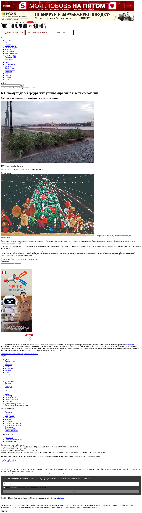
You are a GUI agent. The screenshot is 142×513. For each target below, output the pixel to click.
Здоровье (8, 66)
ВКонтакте (5, 263)
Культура (8, 77)
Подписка (8, 412)
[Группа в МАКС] (4, 83)
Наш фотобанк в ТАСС (13, 423)
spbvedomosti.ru (130, 345)
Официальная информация (14, 403)
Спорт (7, 79)
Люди (7, 73)
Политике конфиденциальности (85, 507)
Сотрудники (9, 416)
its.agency (61, 498)
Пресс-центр (9, 75)
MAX (19, 263)
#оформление (5, 259)
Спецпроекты (10, 64)
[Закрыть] (1, 469)
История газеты (10, 418)
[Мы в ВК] (2, 83)
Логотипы (8, 421)
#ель (18, 259)
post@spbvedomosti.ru (8, 460)
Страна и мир (10, 70)
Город (7, 62)
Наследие (8, 40)
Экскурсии (9, 59)
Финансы (8, 72)
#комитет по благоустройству (30, 259)
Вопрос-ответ (10, 68)
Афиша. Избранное (12, 55)
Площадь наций (10, 46)
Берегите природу (11, 48)
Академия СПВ (10, 57)
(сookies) (69, 505)
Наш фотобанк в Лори (13, 425)
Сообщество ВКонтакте (13, 440)
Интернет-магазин (11, 53)
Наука (7, 42)
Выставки (8, 49)
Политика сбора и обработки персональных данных (19, 354)
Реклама (8, 414)
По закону (8, 44)
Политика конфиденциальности (16, 405)
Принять (4, 511)
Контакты (8, 419)
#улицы (13, 259)
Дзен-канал (9, 438)
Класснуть (13, 263)
